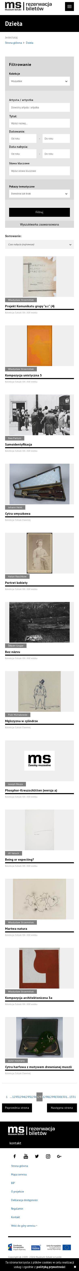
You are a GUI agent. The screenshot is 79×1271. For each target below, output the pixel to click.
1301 (64, 1097)
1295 (27, 1097)
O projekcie (17, 1191)
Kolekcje (14, 73)
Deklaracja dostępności (24, 1200)
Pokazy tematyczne (22, 186)
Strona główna (13, 43)
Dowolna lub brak (21, 193)
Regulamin (17, 1208)
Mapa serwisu (19, 1174)
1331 (72, 1097)
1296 (33, 1097)
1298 (46, 1097)
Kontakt (15, 1217)
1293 (15, 1097)
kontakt (15, 1143)
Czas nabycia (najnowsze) (21, 244)
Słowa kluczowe (19, 163)
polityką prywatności (50, 1267)
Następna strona (62, 1108)
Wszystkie (16, 81)
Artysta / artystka (21, 100)
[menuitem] (16, 1143)
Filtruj (39, 212)
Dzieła (29, 43)
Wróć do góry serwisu (24, 1226)
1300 (58, 1097)
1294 (21, 1097)
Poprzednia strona (17, 1108)
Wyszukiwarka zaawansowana (39, 224)
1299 (52, 1097)
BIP (13, 1183)
